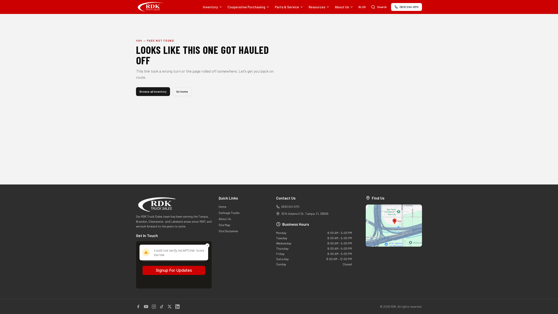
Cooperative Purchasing (246, 7)
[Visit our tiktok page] (162, 306)
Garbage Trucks (229, 213)
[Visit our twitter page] (169, 306)
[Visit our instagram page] (154, 306)
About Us (342, 7)
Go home (182, 91)
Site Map (224, 225)
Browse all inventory (153, 91)
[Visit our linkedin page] (177, 306)
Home (222, 206)
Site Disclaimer (228, 231)
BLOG (362, 7)
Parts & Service (287, 7)
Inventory (210, 7)
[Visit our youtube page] (146, 306)
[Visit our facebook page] (138, 306)
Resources (317, 7)
